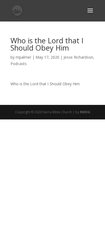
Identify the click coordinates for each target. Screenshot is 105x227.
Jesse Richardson (78, 57)
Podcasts (18, 63)
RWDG (85, 112)
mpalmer (23, 57)
